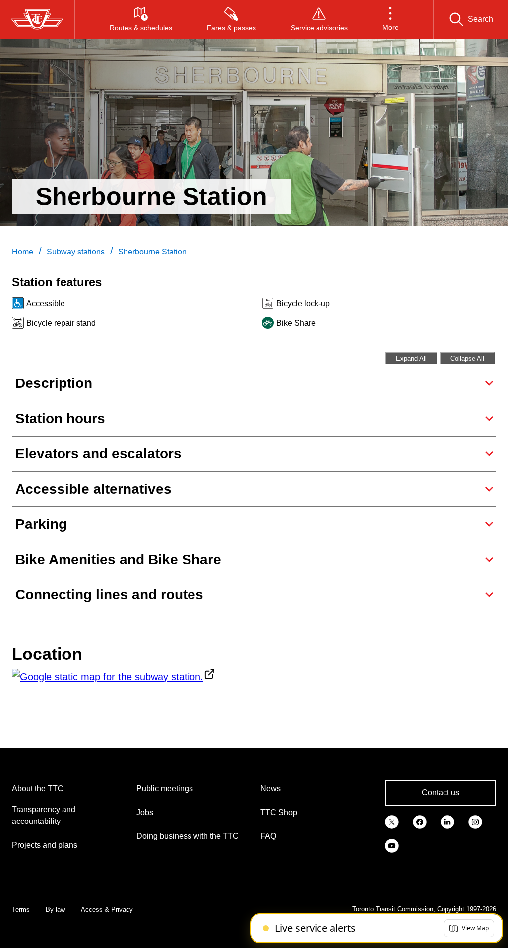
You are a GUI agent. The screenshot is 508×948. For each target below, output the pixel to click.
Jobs (144, 812)
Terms (21, 909)
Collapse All (467, 358)
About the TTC (38, 788)
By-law (55, 909)
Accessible (45, 303)
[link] (392, 821)
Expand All (411, 358)
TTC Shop (278, 812)
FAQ (268, 836)
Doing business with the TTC (187, 836)
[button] (390, 19)
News (270, 788)
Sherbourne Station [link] (152, 252)
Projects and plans (44, 845)
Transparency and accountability (43, 815)
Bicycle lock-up (303, 303)
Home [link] (22, 252)
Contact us (440, 792)
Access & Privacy (107, 909)
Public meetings (164, 788)
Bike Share (296, 323)
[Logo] (37, 19)
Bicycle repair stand (61, 323)
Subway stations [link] (76, 252)
